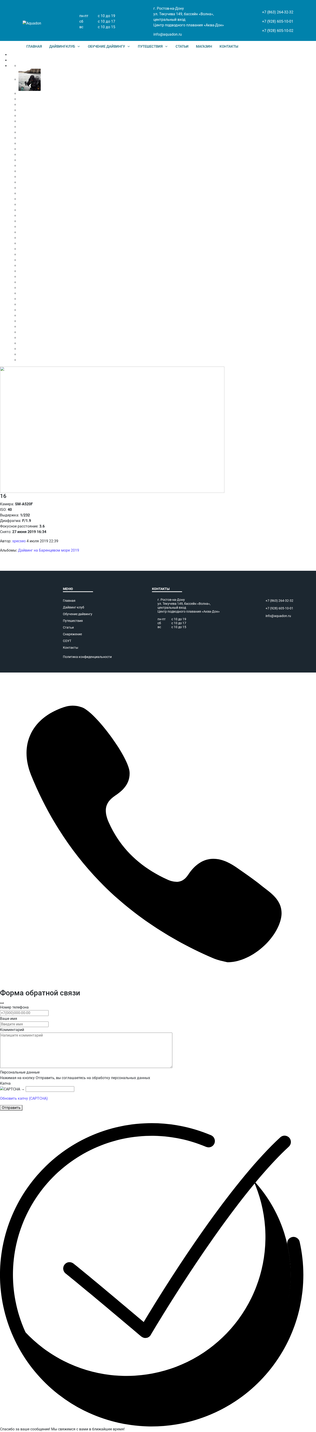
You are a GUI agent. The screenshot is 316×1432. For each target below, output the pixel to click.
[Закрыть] (2, 1003)
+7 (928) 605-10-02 (277, 30)
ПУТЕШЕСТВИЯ (150, 46)
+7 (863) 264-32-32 (277, 12)
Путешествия (73, 621)
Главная (34, 46)
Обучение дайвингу (77, 614)
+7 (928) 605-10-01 (277, 21)
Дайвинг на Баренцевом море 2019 (48, 550)
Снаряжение (72, 634)
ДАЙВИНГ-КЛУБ (62, 46)
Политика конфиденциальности (87, 657)
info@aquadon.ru (167, 34)
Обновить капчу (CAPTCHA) (24, 1098)
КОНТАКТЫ (229, 46)
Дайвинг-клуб (73, 607)
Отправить (11, 1107)
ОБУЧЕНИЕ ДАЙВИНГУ (106, 46)
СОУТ (67, 641)
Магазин (204, 46)
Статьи (182, 46)
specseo (19, 541)
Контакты (70, 647)
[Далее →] (112, 429)
